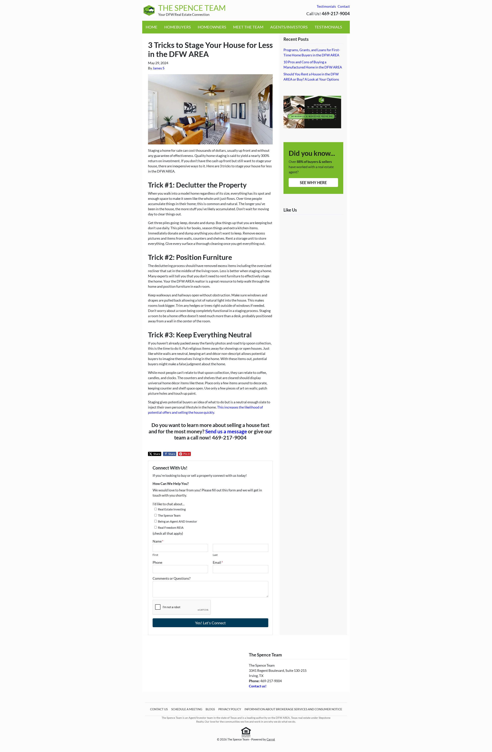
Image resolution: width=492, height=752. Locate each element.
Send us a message (226, 431)
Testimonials (326, 6)
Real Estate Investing (172, 509)
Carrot (271, 739)
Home (151, 27)
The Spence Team (169, 515)
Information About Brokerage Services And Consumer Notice (293, 709)
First (155, 554)
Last (215, 554)
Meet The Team (248, 27)
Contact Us (159, 709)
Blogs (210, 709)
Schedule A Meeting (186, 709)
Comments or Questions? (171, 578)
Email (218, 562)
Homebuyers (177, 27)
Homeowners (212, 27)
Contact (344, 6)
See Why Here (313, 182)
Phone (157, 562)
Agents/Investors (289, 27)
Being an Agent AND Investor (177, 521)
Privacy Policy (229, 709)
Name (158, 541)
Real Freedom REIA (171, 527)
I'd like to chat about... (169, 504)
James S (159, 68)
